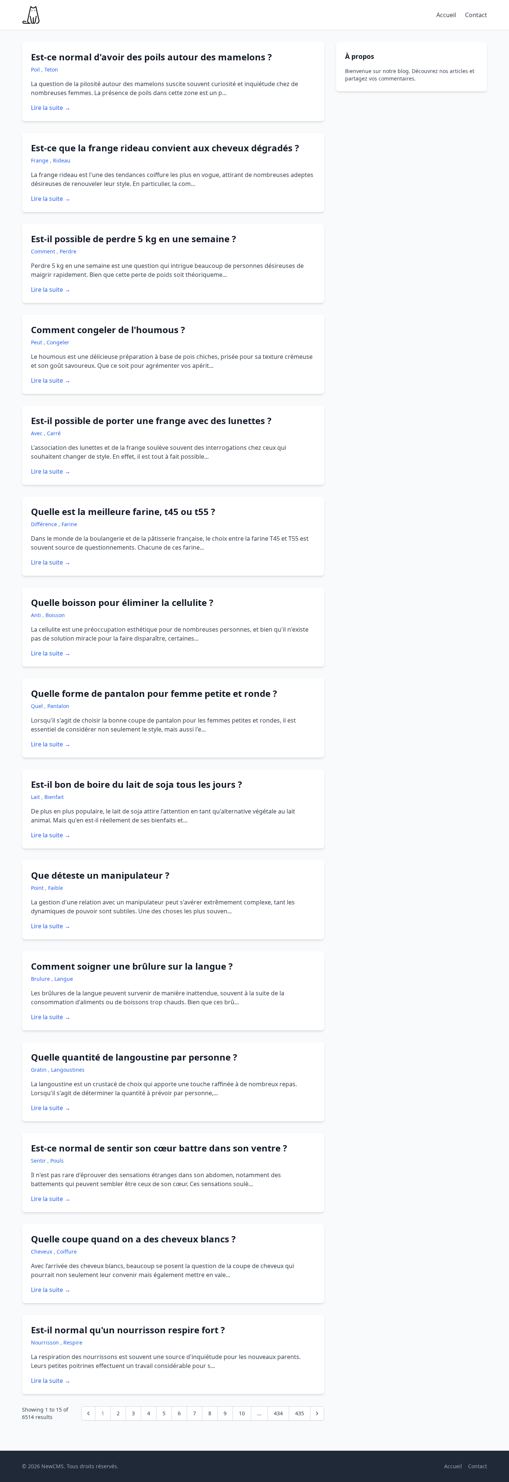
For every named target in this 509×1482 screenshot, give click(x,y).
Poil (36, 69)
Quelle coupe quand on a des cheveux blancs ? (133, 1239)
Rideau (61, 160)
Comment (44, 251)
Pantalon (58, 706)
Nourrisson (45, 1342)
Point (38, 887)
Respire (72, 1342)
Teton (51, 69)
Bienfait (54, 796)
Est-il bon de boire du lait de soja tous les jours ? (136, 784)
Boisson (55, 615)
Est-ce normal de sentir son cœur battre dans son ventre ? (159, 1148)
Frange (40, 160)
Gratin (39, 1069)
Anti (36, 615)
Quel (37, 706)
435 (299, 1413)
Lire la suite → (50, 108)
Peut (37, 342)
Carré (54, 433)
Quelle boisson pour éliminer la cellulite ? (122, 602)
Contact (476, 15)
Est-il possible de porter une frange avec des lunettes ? (151, 420)
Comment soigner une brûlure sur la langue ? (132, 966)
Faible (55, 887)
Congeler (58, 342)
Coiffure (67, 1251)
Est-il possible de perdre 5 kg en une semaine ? (133, 239)
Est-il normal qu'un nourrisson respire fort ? (128, 1330)
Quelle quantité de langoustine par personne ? (134, 1057)
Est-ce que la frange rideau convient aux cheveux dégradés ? (165, 148)
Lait (36, 796)
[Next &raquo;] (317, 1413)
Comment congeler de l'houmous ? (108, 329)
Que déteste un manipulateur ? (100, 875)
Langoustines (68, 1069)
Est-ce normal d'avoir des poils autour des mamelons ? (151, 57)
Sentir (39, 1160)
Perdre (68, 251)
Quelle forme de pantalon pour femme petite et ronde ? (154, 693)
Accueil (446, 15)
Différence (45, 524)
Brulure (41, 978)
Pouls (57, 1160)
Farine (69, 524)
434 (278, 1413)
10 (242, 1413)
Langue (63, 978)
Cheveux (42, 1251)
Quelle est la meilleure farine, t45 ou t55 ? (123, 511)
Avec (37, 433)
